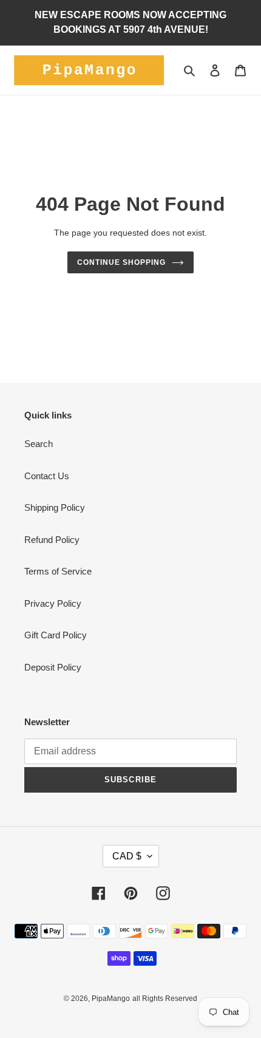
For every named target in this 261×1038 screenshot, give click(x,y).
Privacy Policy (52, 603)
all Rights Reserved (164, 998)
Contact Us (46, 476)
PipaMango (111, 998)
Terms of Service (58, 571)
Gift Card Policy (55, 635)
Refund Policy (52, 539)
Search (38, 444)
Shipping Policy (54, 507)
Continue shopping (121, 262)
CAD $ (126, 856)
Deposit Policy (52, 667)
